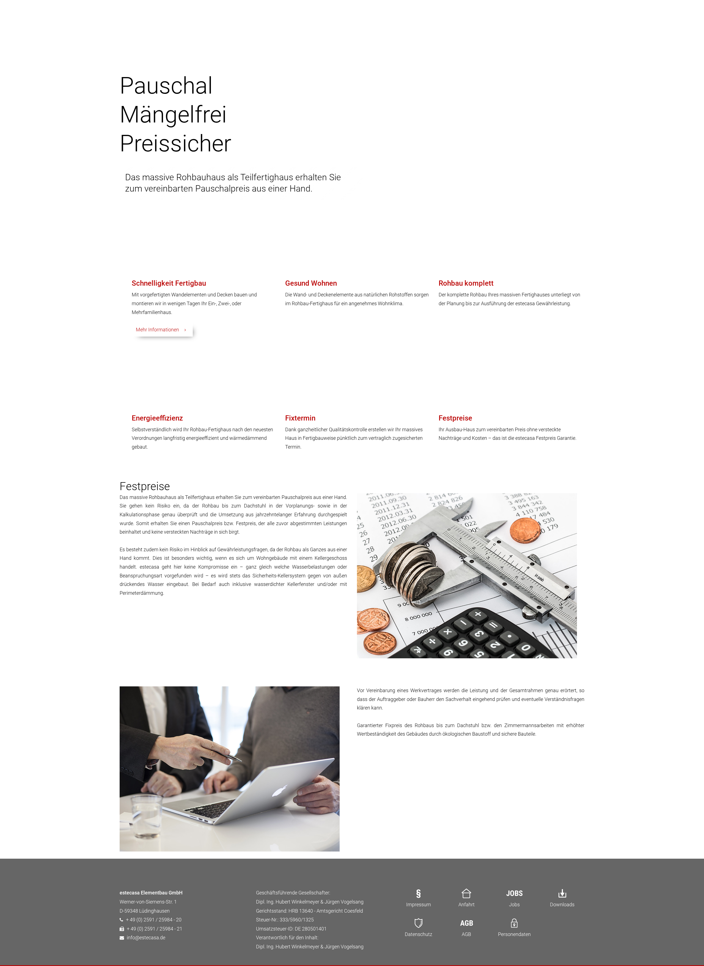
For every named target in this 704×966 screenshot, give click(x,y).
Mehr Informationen (157, 329)
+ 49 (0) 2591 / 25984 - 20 (154, 920)
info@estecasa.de (146, 937)
